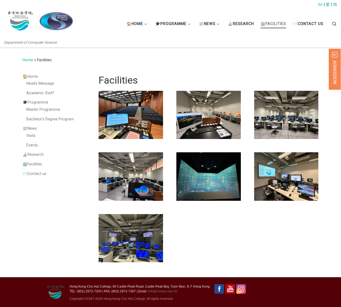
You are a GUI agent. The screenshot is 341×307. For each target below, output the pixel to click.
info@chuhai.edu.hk (162, 291)
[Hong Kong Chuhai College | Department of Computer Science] (56, 21)
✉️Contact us (34, 173)
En (320, 4)
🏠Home (30, 76)
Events (32, 145)
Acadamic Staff (40, 93)
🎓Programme (35, 102)
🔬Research (33, 154)
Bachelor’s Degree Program (50, 119)
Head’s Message (40, 83)
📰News (30, 128)
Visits (30, 135)
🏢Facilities (32, 164)
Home (28, 60)
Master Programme (43, 109)
